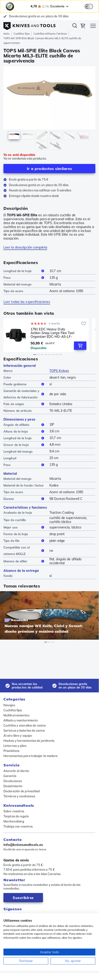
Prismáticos (11, 751)
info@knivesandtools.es (23, 845)
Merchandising (13, 821)
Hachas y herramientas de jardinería (29, 740)
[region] (49, 109)
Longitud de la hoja (17, 271)
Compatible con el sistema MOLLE (16, 551)
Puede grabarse (14, 384)
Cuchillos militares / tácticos (50, 33)
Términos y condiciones (19, 796)
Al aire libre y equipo (17, 735)
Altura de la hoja (15, 431)
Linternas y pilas (14, 746)
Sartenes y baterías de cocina (24, 730)
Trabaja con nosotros (18, 826)
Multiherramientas (16, 715)
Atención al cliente (16, 771)
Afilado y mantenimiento (20, 720)
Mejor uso (10, 527)
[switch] (89, 6)
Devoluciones (12, 781)
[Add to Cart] (80, 345)
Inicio (6, 33)
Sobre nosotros (13, 811)
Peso (7, 277)
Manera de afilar (15, 561)
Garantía (9, 776)
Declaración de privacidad (21, 791)
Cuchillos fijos (22, 33)
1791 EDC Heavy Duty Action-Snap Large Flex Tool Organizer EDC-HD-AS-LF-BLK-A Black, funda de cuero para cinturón (53, 332)
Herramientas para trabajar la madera (30, 756)
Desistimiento (12, 786)
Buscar (74, 26)
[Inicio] (29, 25)
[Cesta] (82, 26)
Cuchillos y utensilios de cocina (24, 725)
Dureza (8, 499)
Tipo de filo (11, 541)
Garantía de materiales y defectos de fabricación (21, 394)
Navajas (9, 705)
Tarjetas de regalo (16, 816)
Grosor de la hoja (16, 445)
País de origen (13, 404)
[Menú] (93, 26)
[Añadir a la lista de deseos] (84, 323)
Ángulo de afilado (16, 425)
